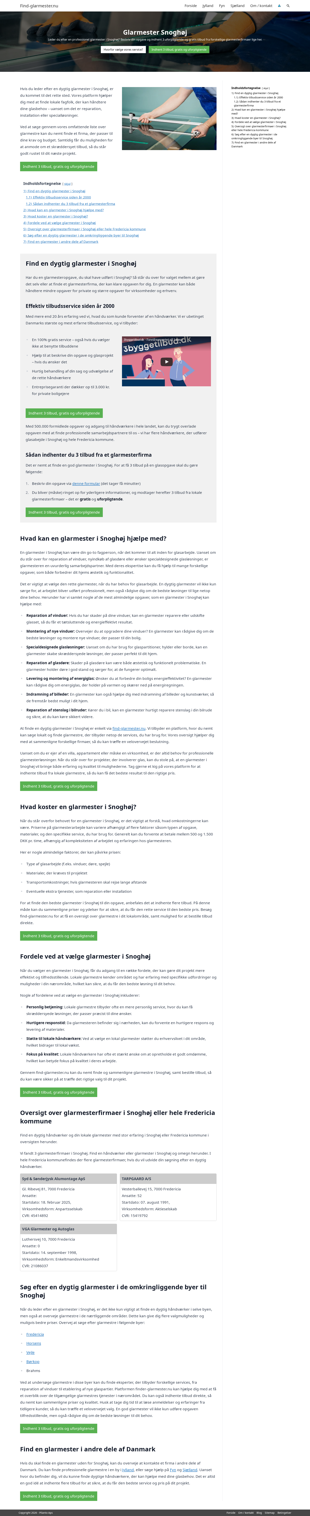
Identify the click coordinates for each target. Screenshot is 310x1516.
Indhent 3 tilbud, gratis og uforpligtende (179, 50)
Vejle (30, 1352)
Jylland (208, 5)
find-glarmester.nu (128, 728)
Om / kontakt (261, 5)
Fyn (222, 5)
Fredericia (35, 1334)
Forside (191, 5)
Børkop (32, 1361)
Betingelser (284, 1512)
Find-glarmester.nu (39, 6)
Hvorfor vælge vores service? (123, 50)
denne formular (86, 483)
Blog (259, 1512)
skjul (67, 184)
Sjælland (238, 5)
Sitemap (270, 1512)
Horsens (33, 1343)
